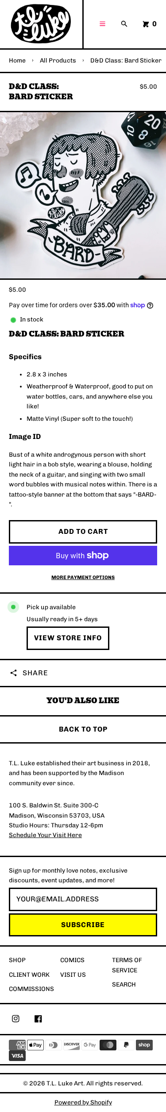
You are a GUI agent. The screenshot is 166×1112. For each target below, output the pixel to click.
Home (17, 60)
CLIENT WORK (29, 975)
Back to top (83, 729)
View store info (68, 638)
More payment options (83, 577)
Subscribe (83, 924)
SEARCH (124, 984)
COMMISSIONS (31, 989)
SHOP (17, 960)
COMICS (72, 960)
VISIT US (73, 975)
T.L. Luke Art (64, 1083)
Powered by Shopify (83, 1102)
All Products (58, 60)
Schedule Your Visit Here (45, 835)
